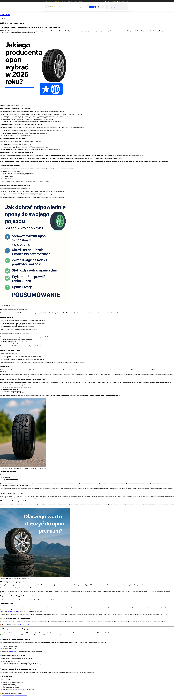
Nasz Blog (70, 1)
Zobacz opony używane (24, 624)
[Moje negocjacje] (107, 7)
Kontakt (75, 1)
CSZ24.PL (5, 14)
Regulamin (63, 1)
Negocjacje (80, 7)
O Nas (80, 1)
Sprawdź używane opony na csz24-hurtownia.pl (14, 695)
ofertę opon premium (13, 611)
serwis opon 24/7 (13, 651)
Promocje (70, 7)
